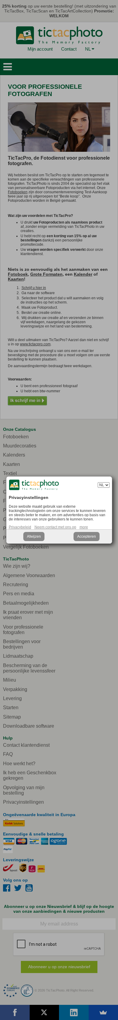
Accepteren (86, 536)
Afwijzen (34, 536)
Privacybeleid (20, 527)
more (84, 527)
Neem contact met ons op (55, 527)
